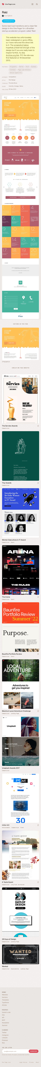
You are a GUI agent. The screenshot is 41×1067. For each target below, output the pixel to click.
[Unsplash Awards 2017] (20, 741)
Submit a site (6, 1012)
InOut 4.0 (5, 825)
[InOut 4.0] (20, 798)
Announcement (6, 827)
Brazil (27, 66)
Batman (21, 66)
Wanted (5, 966)
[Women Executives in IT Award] (20, 513)
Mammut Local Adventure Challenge (16, 711)
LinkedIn (5, 1037)
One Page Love (10, 4)
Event (12, 542)
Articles (4, 1005)
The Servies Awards (9, 426)
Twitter (4, 1032)
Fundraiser (13, 70)
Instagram (5, 1035)
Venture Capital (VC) (16, 72)
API (3, 1017)
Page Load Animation (24, 70)
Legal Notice (23, 1062)
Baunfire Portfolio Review (12, 654)
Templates (5, 1000)
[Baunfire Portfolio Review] (20, 627)
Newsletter (5, 1023)
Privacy (31, 1062)
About (37, 1062)
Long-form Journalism (17, 884)
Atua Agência (8, 15)
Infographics (13, 66)
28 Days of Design (9, 939)
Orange (16, 86)
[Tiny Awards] (20, 456)
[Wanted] (20, 954)
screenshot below (21, 45)
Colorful (11, 86)
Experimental (15, 968)
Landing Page (15, 713)
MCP (3, 1020)
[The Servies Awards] (20, 399)
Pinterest (5, 1040)
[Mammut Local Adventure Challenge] (20, 684)
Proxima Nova (13, 83)
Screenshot (8, 21)
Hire (3, 1015)
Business (33, 66)
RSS (3, 1043)
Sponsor (4, 1025)
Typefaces (5, 1002)
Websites (5, 995)
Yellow (21, 86)
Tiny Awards (6, 483)
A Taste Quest (7, 882)
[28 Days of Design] (20, 912)
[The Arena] (20, 570)
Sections (5, 997)
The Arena (6, 597)
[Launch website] (38, 426)
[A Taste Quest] (20, 855)
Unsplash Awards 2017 (11, 768)
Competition (12, 77)
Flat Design (12, 80)
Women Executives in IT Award (14, 540)
